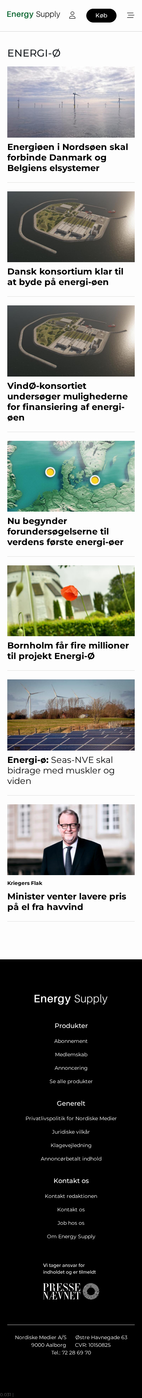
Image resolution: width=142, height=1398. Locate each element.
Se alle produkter (71, 1081)
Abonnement (71, 1041)
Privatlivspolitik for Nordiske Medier (71, 1118)
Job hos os (71, 1223)
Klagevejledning (71, 1145)
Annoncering (71, 1068)
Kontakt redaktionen (71, 1196)
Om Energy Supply (71, 1236)
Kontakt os (71, 1209)
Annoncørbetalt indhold (71, 1158)
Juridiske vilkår (71, 1132)
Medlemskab (71, 1054)
